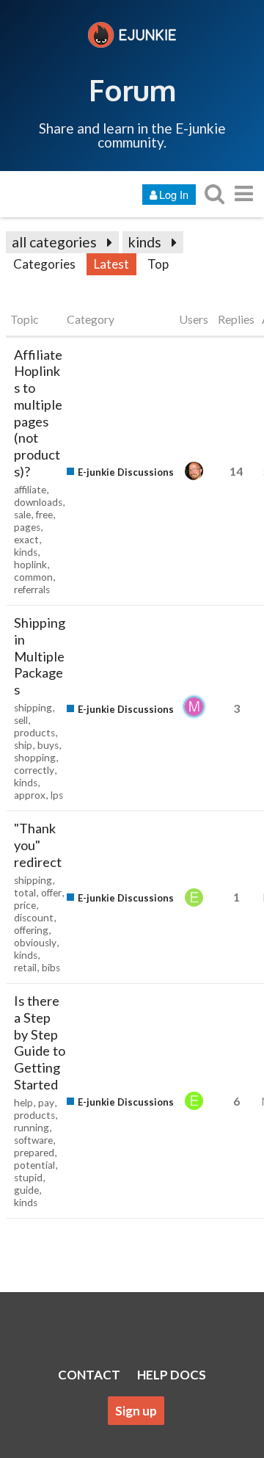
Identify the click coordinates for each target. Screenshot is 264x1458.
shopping (35, 758)
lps (57, 795)
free (44, 515)
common (33, 577)
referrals (32, 589)
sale (22, 515)
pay (46, 1103)
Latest (111, 264)
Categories (44, 264)
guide (26, 1190)
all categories (54, 241)
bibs (51, 967)
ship (23, 745)
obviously (35, 943)
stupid (28, 1177)
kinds (144, 241)
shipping (33, 708)
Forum (132, 89)
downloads (38, 502)
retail (25, 967)
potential (34, 1165)
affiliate (30, 490)
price (25, 905)
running (31, 1128)
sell (21, 720)
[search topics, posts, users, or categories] (214, 193)
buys (48, 745)
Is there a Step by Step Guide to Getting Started (39, 1042)
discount (34, 918)
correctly (34, 770)
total (25, 893)
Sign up (136, 1410)
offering (31, 930)
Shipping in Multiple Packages (39, 655)
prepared (34, 1152)
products (34, 733)
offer (51, 893)
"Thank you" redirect (38, 845)
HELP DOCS (171, 1374)
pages (27, 527)
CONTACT (89, 1374)
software (33, 1140)
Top (158, 264)
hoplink (30, 564)
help (23, 1103)
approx (29, 795)
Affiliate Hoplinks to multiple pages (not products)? (38, 413)
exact (26, 539)
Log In (173, 194)
